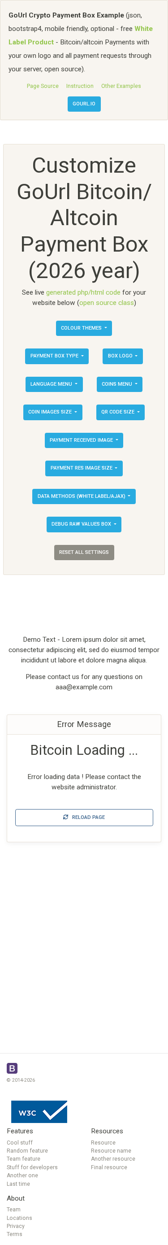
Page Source (43, 86)
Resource (103, 1143)
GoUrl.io (84, 104)
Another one (22, 1175)
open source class (106, 303)
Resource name (111, 1151)
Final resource (109, 1167)
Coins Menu (118, 384)
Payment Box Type (55, 356)
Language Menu (51, 384)
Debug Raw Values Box (82, 524)
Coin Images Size (50, 412)
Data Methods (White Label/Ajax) (82, 496)
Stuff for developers (32, 1167)
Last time (18, 1184)
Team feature (23, 1159)
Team (14, 1209)
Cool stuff (20, 1143)
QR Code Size (118, 412)
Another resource (113, 1159)
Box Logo (121, 356)
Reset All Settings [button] (84, 552)
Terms (14, 1234)
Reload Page (86, 817)
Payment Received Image (82, 440)
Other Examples (121, 86)
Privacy (16, 1226)
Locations (19, 1218)
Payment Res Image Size (82, 468)
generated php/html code (83, 292)
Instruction (80, 86)
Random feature (27, 1151)
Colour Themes (82, 328)
